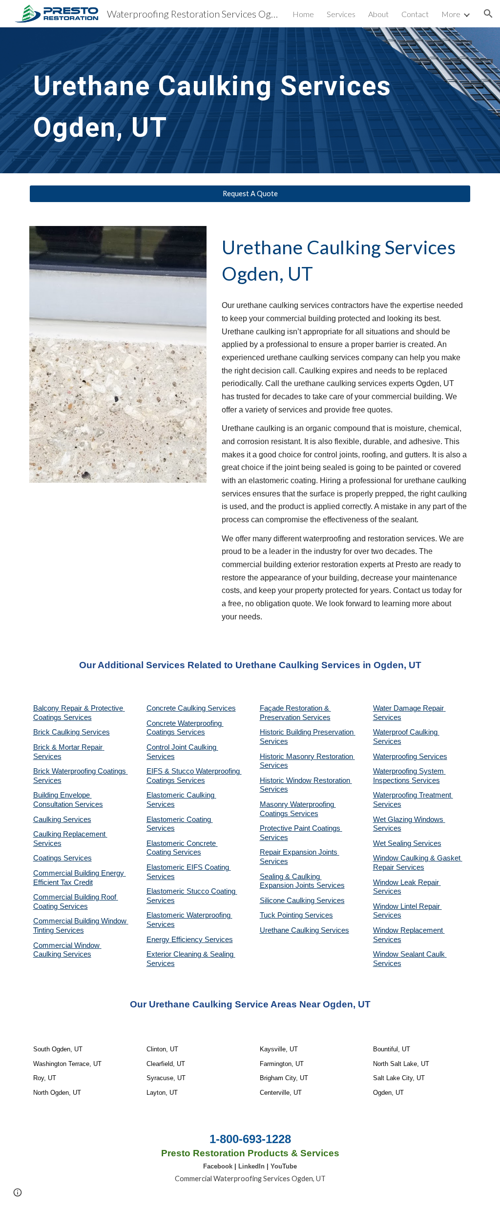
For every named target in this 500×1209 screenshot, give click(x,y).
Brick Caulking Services (71, 732)
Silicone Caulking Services (302, 900)
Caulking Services (62, 819)
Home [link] (303, 14)
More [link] (450, 14)
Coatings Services (62, 858)
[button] (488, 13)
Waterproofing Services (410, 756)
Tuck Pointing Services (296, 915)
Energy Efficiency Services (189, 939)
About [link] (378, 14)
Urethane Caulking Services (304, 930)
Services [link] (341, 14)
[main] (250, 100)
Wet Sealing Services (407, 843)
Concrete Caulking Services (191, 708)
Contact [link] (415, 14)
